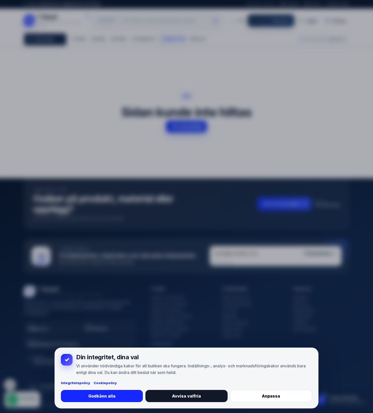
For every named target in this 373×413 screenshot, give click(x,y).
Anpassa (271, 396)
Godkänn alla (101, 396)
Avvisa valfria (186, 396)
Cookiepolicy (105, 383)
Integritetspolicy (75, 383)
